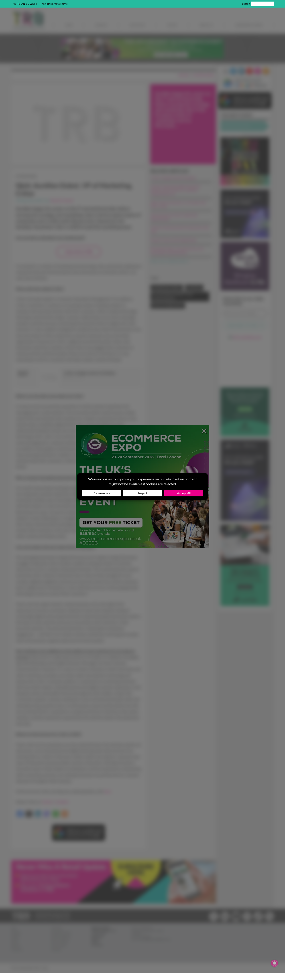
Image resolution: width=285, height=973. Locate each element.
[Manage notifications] (274, 963)
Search (246, 3)
